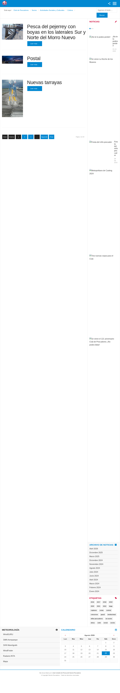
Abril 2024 (93, 580)
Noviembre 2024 (96, 564)
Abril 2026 (93, 549)
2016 (92, 602)
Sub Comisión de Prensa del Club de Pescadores (67, 673)
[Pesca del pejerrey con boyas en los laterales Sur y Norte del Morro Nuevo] (12, 32)
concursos (94, 614)
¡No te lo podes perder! (115, 41)
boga (110, 606)
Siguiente (44, 137)
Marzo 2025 (94, 556)
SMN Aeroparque (10, 640)
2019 (110, 602)
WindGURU (8, 634)
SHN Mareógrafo (10, 645)
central (108, 610)
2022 (104, 606)
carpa (101, 610)
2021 (98, 606)
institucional (112, 614)
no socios (109, 619)
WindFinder (8, 651)
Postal (33, 58)
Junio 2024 (94, 576)
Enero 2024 (94, 591)
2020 (92, 606)
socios (112, 623)
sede (99, 623)
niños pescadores (97, 619)
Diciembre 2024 (96, 560)
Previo (95, 28)
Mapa (5, 661)
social (106, 623)
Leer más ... (34, 44)
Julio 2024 (93, 572)
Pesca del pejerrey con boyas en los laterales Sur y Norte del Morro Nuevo (56, 32)
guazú (103, 614)
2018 (104, 602)
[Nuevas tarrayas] (12, 98)
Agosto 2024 (94, 568)
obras (93, 623)
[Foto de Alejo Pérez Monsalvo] (12, 60)
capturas (94, 610)
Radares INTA (9, 656)
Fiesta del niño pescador (116, 148)
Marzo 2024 (94, 584)
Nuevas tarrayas (44, 82)
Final (51, 137)
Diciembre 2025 (96, 553)
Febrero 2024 (95, 587)
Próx (97, 28)
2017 (98, 602)
